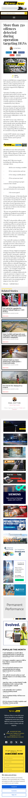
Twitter (21, 408)
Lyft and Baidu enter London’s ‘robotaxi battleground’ (12, 690)
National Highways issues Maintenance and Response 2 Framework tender (12, 361)
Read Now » (6, 316)
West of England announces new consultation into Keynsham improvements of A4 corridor (13, 669)
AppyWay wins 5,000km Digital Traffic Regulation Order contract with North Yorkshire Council (15, 684)
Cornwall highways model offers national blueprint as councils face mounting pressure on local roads (13, 654)
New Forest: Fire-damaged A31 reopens (12, 386)
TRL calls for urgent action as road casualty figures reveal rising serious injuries (14, 676)
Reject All (14, 794)
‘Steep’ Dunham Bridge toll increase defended (14, 696)
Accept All (14, 786)
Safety (16, 75)
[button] (9, 52)
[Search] (25, 13)
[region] (14, 785)
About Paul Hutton (14, 405)
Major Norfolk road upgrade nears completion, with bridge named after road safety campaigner (14, 335)
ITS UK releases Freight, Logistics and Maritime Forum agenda (14, 702)
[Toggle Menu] (14, 17)
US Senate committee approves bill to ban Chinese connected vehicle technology (14, 661)
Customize (14, 790)
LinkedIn (14, 409)
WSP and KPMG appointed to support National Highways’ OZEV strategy (13, 309)
